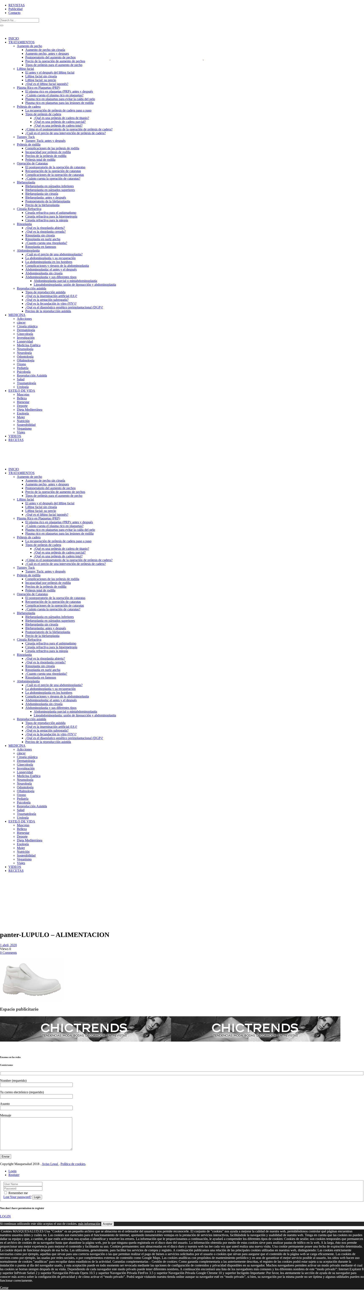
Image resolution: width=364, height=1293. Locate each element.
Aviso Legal (50, 1164)
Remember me (18, 1193)
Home (4, 881)
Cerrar (4, 1287)
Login (12, 1171)
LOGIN (5, 1216)
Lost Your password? (17, 1197)
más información (89, 1223)
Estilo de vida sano (10, 883)
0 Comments (8, 952)
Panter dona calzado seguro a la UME (9, 898)
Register (13, 1175)
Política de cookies (72, 1164)
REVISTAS (16, 5)
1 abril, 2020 (8, 945)
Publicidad (15, 9)
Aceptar (107, 1223)
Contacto (14, 13)
